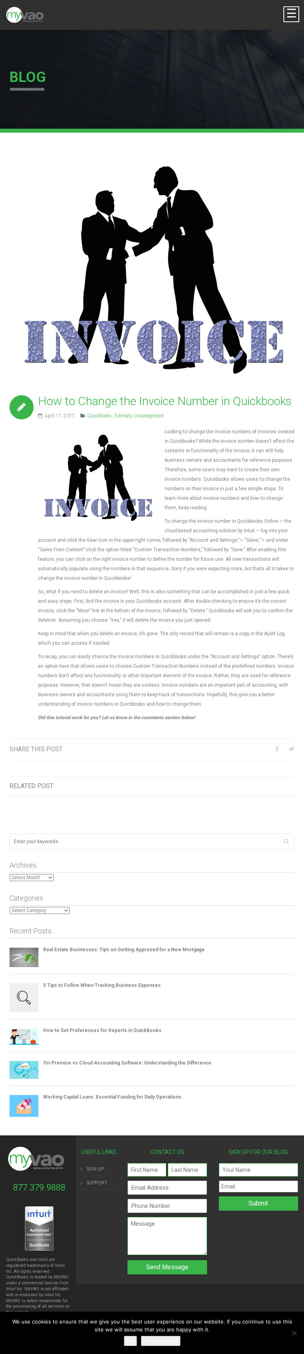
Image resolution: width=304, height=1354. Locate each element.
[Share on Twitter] (291, 749)
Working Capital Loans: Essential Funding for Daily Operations (112, 1097)
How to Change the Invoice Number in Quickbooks (165, 401)
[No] (294, 1333)
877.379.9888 (39, 1187)
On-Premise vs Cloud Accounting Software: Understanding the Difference (127, 1063)
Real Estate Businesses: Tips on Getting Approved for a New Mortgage (124, 949)
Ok (130, 1341)
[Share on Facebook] (277, 749)
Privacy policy (160, 1341)
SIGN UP (95, 1169)
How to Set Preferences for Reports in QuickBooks (102, 1030)
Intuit (10, 1288)
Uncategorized (148, 416)
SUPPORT (96, 1183)
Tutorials (123, 416)
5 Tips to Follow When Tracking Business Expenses (102, 985)
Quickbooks (99, 416)
